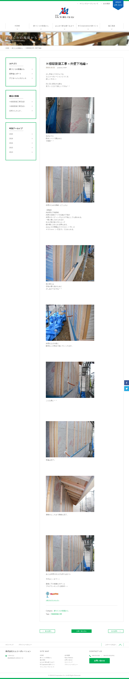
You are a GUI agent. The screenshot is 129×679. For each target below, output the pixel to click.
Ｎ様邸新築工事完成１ (17, 106)
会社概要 (106, 3)
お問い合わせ (99, 661)
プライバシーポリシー (25, 644)
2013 (11, 152)
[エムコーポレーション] (64, 13)
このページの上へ (110, 644)
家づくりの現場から (41, 26)
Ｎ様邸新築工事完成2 (17, 102)
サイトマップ (9, 644)
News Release (69, 657)
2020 (11, 134)
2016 (11, 143)
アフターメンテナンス (17, 78)
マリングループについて (89, 3)
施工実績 (111, 26)
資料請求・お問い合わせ (118, 3)
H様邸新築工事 (56, 614)
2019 (11, 138)
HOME (17, 26)
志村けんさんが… (15, 111)
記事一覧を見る (81, 631)
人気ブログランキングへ (52, 600)
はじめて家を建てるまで (64, 26)
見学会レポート (15, 74)
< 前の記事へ (47, 631)
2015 (11, 147)
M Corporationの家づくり (88, 26)
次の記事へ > (115, 631)
